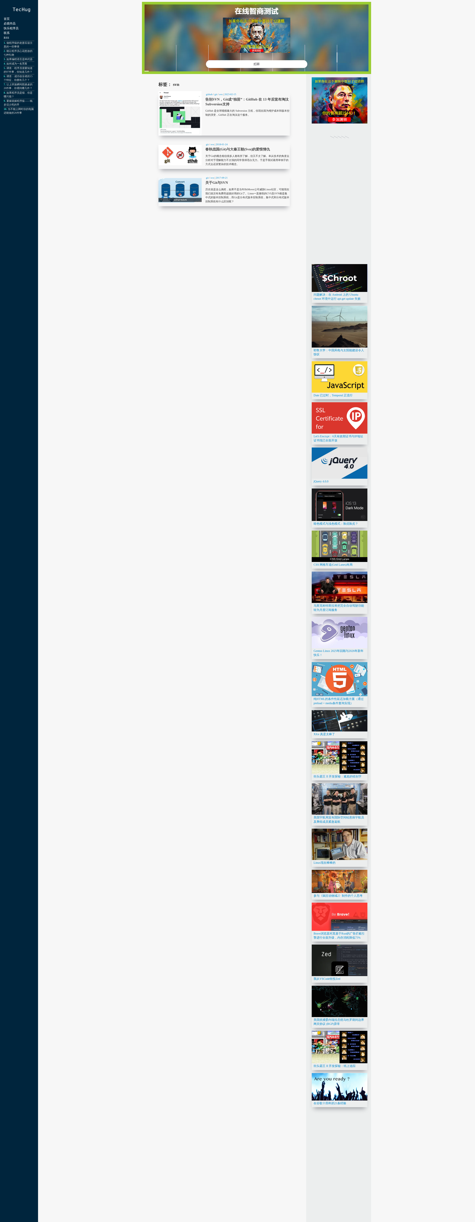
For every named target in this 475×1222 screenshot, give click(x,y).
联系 (7, 32)
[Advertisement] (339, 205)
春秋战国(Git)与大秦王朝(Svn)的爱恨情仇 (224, 155)
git (215, 94)
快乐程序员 (11, 28)
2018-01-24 (222, 144)
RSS (6, 37)
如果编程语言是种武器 (19, 59)
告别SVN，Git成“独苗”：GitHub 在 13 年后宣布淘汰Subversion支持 (224, 113)
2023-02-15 (230, 94)
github (209, 94)
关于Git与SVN (224, 190)
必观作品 (10, 23)
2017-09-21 (222, 177)
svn (221, 94)
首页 (7, 18)
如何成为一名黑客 (16, 63)
